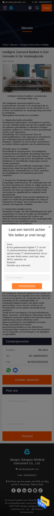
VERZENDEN (27, 286)
